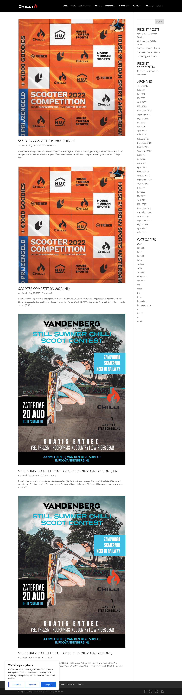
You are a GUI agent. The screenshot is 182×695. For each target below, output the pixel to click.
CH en (139, 288)
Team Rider (124, 6)
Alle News (46, 293)
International (142, 301)
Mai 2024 (141, 163)
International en (144, 305)
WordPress (59, 691)
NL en (55, 145)
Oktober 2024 (143, 147)
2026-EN (141, 272)
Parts (96, 6)
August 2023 (142, 183)
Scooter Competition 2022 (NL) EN (46, 141)
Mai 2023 (141, 196)
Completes (84, 6)
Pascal (24, 145)
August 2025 (142, 118)
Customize (16, 685)
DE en (139, 297)
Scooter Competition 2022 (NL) (44, 288)
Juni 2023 (141, 192)
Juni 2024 (141, 159)
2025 (139, 260)
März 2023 (141, 204)
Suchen (159, 22)
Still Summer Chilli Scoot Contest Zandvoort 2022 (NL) (65, 653)
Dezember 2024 (144, 143)
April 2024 (141, 167)
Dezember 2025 (144, 110)
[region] (32, 675)
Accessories (110, 6)
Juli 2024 (141, 155)
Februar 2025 (143, 139)
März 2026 (141, 106)
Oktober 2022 (143, 216)
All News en (47, 145)
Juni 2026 (141, 94)
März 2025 (141, 134)
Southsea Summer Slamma (148, 48)
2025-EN (141, 264)
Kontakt (71, 684)
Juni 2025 (141, 122)
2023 (139, 244)
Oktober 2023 (143, 175)
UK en (139, 321)
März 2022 (141, 232)
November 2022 (144, 212)
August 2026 (142, 86)
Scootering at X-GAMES (147, 56)
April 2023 (141, 200)
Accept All (48, 685)
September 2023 (144, 179)
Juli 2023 (141, 188)
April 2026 (141, 102)
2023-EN (141, 248)
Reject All (32, 685)
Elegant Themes (35, 691)
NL (52, 293)
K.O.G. (158, 6)
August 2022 (142, 224)
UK (138, 317)
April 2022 (141, 228)
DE (138, 293)
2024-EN (141, 256)
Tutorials (137, 6)
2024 (139, 252)
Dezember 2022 (144, 208)
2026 (139, 268)
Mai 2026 (141, 98)
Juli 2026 (141, 90)
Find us (148, 6)
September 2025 (144, 114)
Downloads (60, 684)
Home (65, 6)
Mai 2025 (141, 126)
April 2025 (141, 130)
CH (138, 284)
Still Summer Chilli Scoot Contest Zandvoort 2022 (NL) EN (67, 471)
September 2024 (144, 151)
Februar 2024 (143, 171)
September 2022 (144, 220)
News (73, 6)
